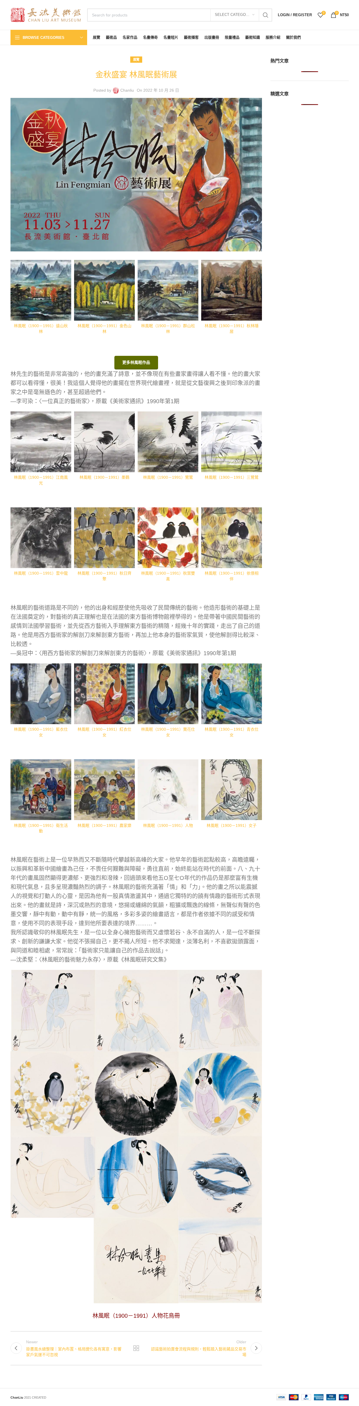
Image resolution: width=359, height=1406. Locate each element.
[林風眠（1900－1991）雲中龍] (41, 537)
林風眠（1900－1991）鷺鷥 (168, 477)
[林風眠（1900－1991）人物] (168, 789)
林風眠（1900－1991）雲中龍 (41, 573)
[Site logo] (46, 14)
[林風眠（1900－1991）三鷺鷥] (231, 441)
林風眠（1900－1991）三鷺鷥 (232, 477)
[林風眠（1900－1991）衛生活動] (41, 789)
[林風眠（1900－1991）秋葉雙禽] (168, 537)
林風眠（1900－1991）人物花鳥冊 (136, 1316)
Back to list (136, 1348)
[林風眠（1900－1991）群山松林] (168, 290)
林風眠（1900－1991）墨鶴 (104, 477)
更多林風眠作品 (136, 362)
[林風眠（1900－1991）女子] (231, 789)
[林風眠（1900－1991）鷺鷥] (168, 441)
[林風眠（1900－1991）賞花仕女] (168, 693)
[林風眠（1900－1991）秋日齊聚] (104, 537)
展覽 (136, 59)
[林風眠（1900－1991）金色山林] (104, 290)
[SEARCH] (265, 15)
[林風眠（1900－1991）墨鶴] (104, 441)
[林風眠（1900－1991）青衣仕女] (231, 693)
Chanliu (127, 90)
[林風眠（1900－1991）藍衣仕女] (41, 693)
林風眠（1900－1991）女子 (232, 825)
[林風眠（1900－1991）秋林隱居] (231, 290)
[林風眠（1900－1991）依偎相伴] (231, 537)
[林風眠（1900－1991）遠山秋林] (41, 290)
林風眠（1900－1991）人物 (168, 825)
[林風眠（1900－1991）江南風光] (41, 441)
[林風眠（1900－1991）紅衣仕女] (104, 693)
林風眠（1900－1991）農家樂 (104, 825)
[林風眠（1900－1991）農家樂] (104, 789)
